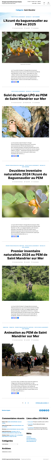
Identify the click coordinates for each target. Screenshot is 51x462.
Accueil (29, 1)
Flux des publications (31, 438)
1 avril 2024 (28, 340)
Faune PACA (30, 424)
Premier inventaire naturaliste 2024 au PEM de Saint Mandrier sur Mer (25, 254)
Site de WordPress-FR (31, 441)
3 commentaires (36, 28)
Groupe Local (34, 1)
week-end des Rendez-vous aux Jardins (15, 429)
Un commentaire (36, 262)
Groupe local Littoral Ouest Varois (12, 1)
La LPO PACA (31, 427)
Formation (11, 327)
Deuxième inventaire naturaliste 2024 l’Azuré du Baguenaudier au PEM (25, 174)
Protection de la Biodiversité (18, 16)
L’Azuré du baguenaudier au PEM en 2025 (25, 22)
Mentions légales (6, 410)
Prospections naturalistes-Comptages (15, 165)
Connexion (28, 436)
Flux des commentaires (31, 439)
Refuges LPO (28, 16)
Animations (5, 327)
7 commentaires (36, 181)
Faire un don (30, 421)
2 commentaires (36, 340)
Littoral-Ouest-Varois (19, 28)
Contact (39, 3)
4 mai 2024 (28, 262)
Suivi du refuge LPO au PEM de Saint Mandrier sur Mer (25, 97)
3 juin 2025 (28, 28)
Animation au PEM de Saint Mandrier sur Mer (25, 334)
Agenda (39, 1)
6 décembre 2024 (27, 102)
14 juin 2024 (27, 181)
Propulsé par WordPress (26, 459)
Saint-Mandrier (36, 16)
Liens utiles (34, 3)
